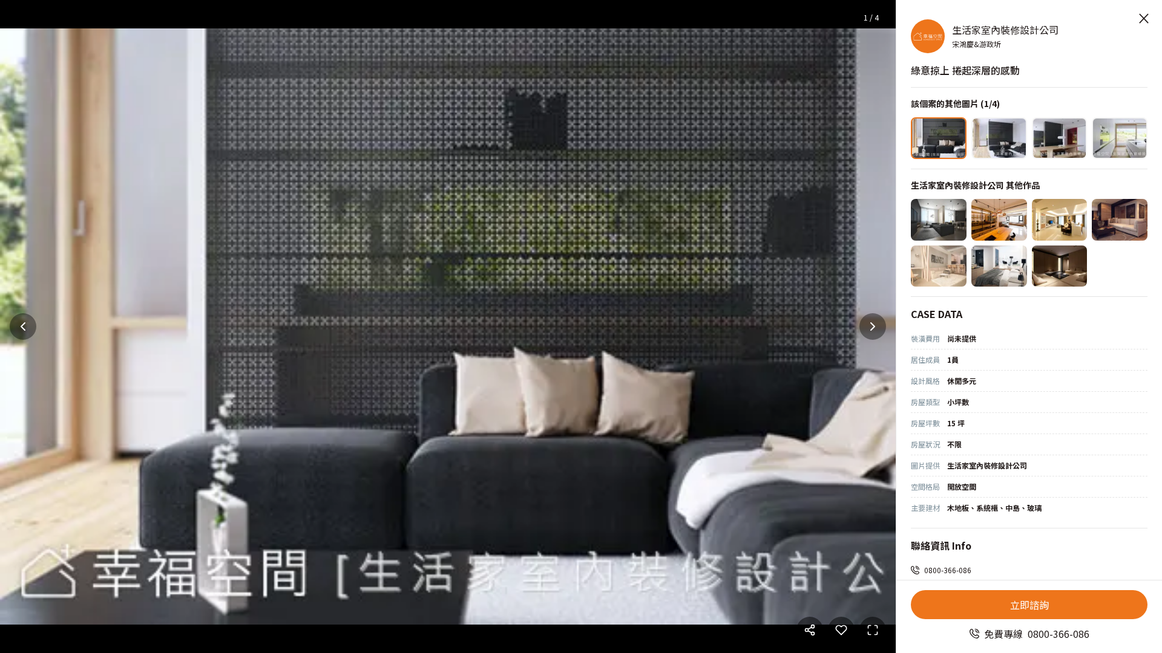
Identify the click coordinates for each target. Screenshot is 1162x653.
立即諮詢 (1029, 604)
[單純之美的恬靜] (1060, 266)
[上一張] (23, 326)
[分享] (809, 630)
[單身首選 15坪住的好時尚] (999, 266)
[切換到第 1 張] (939, 138)
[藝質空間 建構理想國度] (939, 220)
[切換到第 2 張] (999, 138)
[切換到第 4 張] (1119, 138)
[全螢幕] (872, 630)
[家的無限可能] (999, 220)
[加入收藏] (841, 630)
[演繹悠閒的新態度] (1119, 220)
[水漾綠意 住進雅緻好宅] (1060, 220)
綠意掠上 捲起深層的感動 (965, 70)
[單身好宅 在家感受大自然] (939, 266)
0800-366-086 (947, 570)
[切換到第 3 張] (1060, 138)
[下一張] (872, 326)
